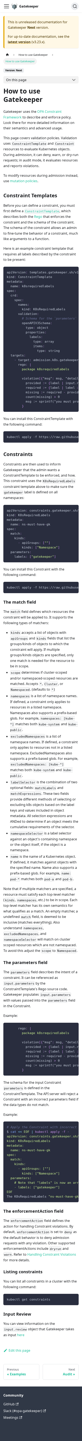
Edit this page (19, 1350)
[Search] (75, 6)
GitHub (9, 1404)
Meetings (10, 1417)
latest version (19, 42)
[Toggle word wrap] (65, 271)
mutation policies (23, 181)
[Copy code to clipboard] (73, 271)
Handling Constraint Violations (51, 1254)
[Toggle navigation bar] (6, 6)
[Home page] (7, 55)
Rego (38, 216)
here (20, 1335)
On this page (16, 80)
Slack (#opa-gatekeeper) (22, 1411)
